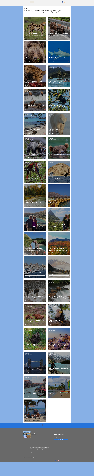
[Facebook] (62, 2)
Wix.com (37, 457)
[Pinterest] (58, 460)
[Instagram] (64, 2)
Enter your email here (57, 435)
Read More (31, 452)
